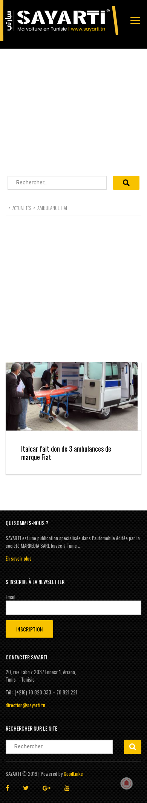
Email (10, 597)
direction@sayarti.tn (25, 705)
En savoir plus (19, 558)
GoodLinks (73, 773)
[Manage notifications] (127, 783)
